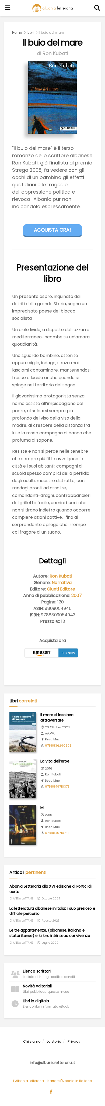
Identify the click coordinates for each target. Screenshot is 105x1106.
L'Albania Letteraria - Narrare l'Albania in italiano (52, 1080)
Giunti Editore (61, 589)
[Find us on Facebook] (51, 1092)
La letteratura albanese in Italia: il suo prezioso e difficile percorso (52, 911)
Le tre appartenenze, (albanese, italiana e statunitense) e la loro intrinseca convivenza (49, 933)
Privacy (74, 1041)
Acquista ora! (52, 229)
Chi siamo (32, 1041)
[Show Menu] (8, 8)
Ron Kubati (61, 576)
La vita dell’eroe (54, 761)
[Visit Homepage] (52, 8)
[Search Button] (97, 8)
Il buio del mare (51, 32)
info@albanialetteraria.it (52, 1062)
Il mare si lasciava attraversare (57, 717)
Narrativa (62, 582)
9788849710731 (57, 833)
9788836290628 (58, 745)
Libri (30, 32)
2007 (76, 595)
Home (17, 32)
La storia (54, 1041)
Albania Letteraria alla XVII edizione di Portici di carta (50, 889)
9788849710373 (57, 786)
